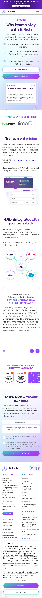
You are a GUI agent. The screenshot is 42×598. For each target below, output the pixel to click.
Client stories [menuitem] (7, 525)
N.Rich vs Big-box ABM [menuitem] (10, 538)
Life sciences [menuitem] (27, 486)
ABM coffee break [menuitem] (8, 506)
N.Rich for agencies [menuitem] (29, 534)
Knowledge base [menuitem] (28, 520)
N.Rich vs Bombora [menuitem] (8, 535)
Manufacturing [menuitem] (27, 489)
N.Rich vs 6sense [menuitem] (8, 532)
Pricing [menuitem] (4, 509)
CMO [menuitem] (24, 495)
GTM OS (8, 513)
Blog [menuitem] (23, 515)
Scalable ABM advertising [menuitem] (7, 482)
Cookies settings (21, 581)
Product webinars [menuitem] (8, 497)
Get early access (21, 6)
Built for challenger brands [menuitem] (29, 506)
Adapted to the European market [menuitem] (8, 491)
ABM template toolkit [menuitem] (29, 522)
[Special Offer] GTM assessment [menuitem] (29, 526)
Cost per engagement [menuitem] (10, 488)
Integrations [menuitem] (6, 495)
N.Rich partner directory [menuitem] (30, 529)
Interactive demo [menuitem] (8, 504)
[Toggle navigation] (37, 12)
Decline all (21, 592)
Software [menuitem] (25, 481)
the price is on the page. (25, 160)
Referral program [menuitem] (28, 532)
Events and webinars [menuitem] (29, 517)
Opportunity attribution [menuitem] (10, 485)
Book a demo (21, 69)
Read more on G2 (21, 76)
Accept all (21, 585)
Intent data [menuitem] (6, 478)
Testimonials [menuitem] (7, 523)
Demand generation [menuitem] (29, 498)
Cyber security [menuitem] (27, 484)
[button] (4, 351)
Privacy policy (15, 448)
